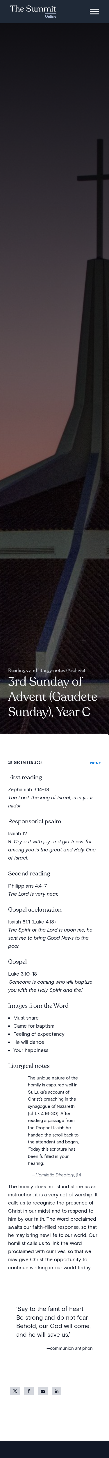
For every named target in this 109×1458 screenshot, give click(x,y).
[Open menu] (94, 11)
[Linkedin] (57, 1391)
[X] (15, 1391)
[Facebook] (29, 1391)
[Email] (43, 1391)
